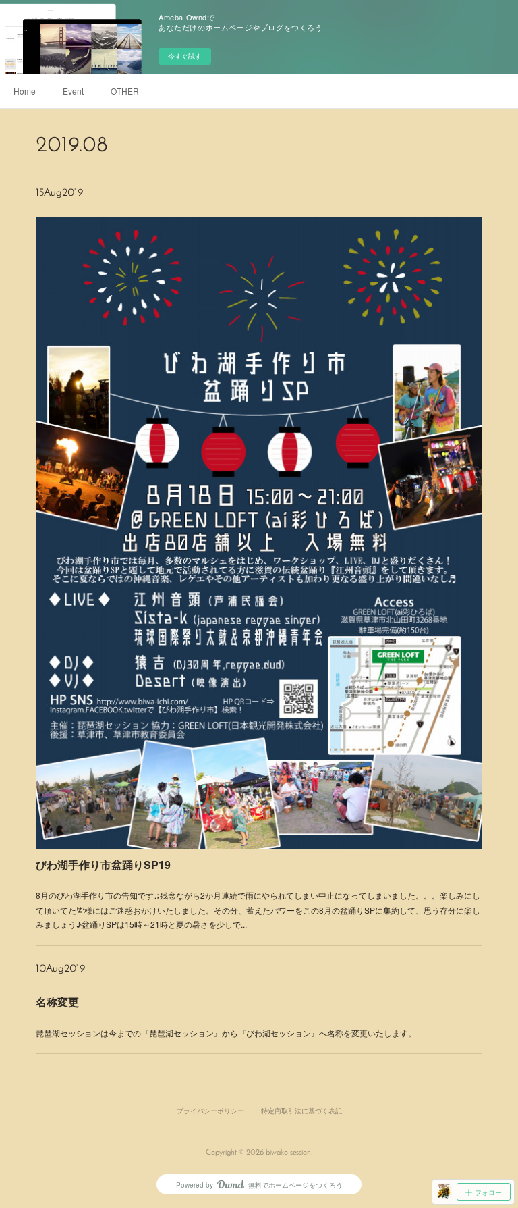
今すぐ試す (185, 56)
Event (73, 91)
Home (24, 91)
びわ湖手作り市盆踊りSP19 (103, 864)
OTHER (125, 91)
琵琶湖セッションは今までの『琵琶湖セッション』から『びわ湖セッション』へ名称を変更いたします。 (226, 1033)
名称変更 (57, 1001)
